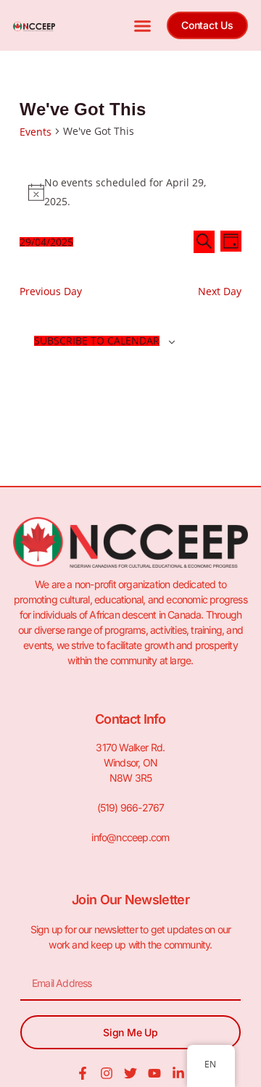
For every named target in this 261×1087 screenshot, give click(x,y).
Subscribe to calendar (97, 341)
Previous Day (51, 291)
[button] (142, 25)
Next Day (219, 291)
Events (35, 132)
